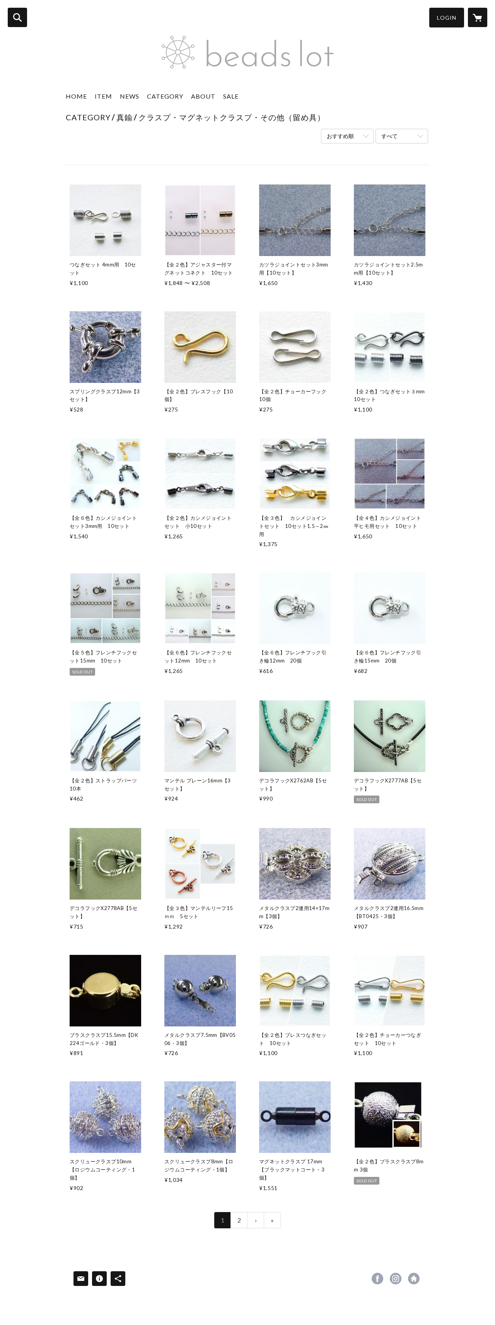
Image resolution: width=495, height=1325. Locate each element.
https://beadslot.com (414, 1278)
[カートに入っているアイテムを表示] (477, 17)
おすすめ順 (340, 136)
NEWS (129, 96)
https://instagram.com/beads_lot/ (395, 1278)
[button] (446, 17)
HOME (76, 96)
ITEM (103, 96)
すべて (389, 136)
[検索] (17, 17)
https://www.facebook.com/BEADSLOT (377, 1278)
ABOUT (203, 96)
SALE (231, 96)
